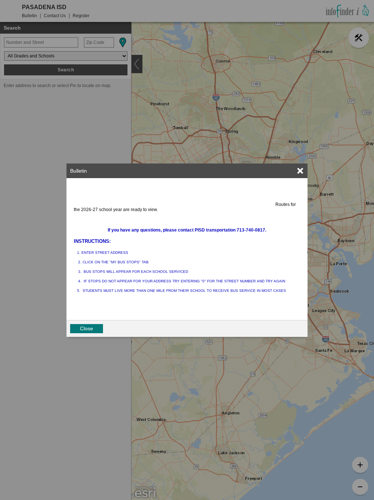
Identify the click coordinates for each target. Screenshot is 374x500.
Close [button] (86, 328)
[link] (300, 170)
